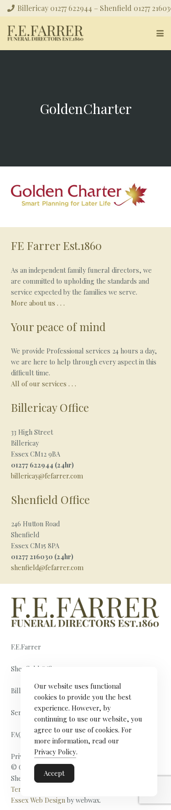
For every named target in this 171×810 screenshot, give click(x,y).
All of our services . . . (44, 383)
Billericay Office (50, 407)
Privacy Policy (55, 751)
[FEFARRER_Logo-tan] (45, 33)
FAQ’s (20, 734)
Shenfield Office (50, 499)
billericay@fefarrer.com (47, 475)
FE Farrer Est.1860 (56, 245)
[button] (160, 33)
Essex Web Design (38, 800)
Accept (54, 773)
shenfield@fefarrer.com (47, 567)
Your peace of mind (58, 326)
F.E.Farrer (26, 646)
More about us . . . (38, 302)
